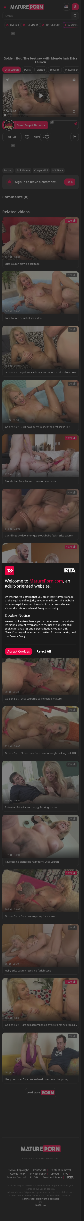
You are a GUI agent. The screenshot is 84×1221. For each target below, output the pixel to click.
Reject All (44, 651)
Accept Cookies (18, 651)
